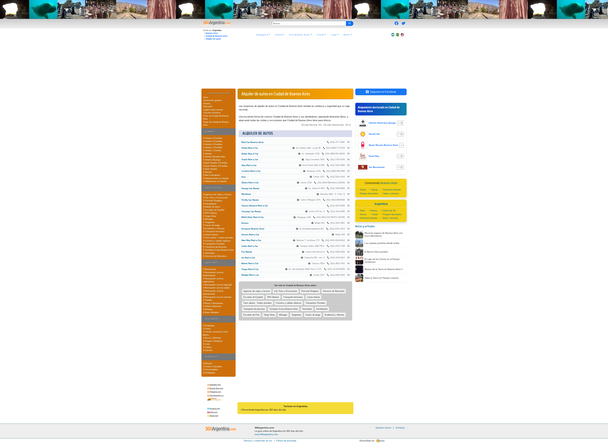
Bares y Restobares (213, 303)
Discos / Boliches (212, 338)
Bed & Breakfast (212, 175)
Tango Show (210, 216)
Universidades (211, 369)
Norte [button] (347, 34)
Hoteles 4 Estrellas (213, 141)
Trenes (363, 190)
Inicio (205, 97)
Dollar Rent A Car (249, 154)
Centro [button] (278, 34)
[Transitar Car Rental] (348, 211)
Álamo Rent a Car (250, 182)
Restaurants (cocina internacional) (213, 292)
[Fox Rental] (348, 252)
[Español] (393, 35)
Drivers (244, 223)
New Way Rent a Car (251, 240)
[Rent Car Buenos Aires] (348, 142)
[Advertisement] (304, 65)
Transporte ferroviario (214, 231)
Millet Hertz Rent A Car (252, 217)
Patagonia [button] (262, 34)
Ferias (207, 329)
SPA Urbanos (210, 213)
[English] (402, 35)
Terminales (209, 253)
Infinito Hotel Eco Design (382, 123)
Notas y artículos (391, 193)
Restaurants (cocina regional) (218, 285)
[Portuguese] (397, 35)
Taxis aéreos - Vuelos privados (218, 237)
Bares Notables (211, 312)
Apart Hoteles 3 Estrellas (216, 166)
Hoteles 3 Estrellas (213, 144)
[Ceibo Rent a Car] (348, 246)
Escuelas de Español (214, 210)
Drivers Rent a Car (250, 234)
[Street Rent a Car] (348, 148)
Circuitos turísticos (212, 113)
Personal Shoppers (213, 200)
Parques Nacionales (369, 193)
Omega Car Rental (250, 188)
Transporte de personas (215, 247)
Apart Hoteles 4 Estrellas (216, 163)
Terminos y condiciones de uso (258, 441)
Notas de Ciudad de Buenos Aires (216, 123)
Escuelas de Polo (251, 315)
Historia (206, 103)
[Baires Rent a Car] (348, 263)
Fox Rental (246, 252)
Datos (362, 210)
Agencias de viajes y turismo (217, 194)
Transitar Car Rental (251, 211)
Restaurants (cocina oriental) (217, 297)
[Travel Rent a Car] (348, 159)
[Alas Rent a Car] (348, 165)
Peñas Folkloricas (212, 306)
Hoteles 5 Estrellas (213, 138)
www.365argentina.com (266, 434)
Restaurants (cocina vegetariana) (213, 280)
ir (399, 123)
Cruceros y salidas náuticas (217, 241)
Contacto (400, 427)
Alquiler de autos (213, 39)
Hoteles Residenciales (214, 156)
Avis (243, 177)
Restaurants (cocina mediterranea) (213, 274)
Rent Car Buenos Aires (252, 142)
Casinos (208, 350)
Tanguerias (209, 222)
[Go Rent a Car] (348, 257)
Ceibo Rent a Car (249, 246)
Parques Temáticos (213, 341)
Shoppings (209, 325)
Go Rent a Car (248, 258)
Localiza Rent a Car (250, 171)
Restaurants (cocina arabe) (217, 288)
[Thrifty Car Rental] (348, 199)
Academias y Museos (214, 228)
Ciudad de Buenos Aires (217, 36)
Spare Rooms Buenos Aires (383, 145)
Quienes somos (383, 427)
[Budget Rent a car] (348, 275)
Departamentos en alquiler (216, 178)
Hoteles (208, 153)
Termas (374, 190)
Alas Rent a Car (248, 165)
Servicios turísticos (213, 188)
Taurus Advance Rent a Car (254, 205)
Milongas (208, 219)
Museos (208, 363)
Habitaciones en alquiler (215, 181)
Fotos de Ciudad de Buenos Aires (216, 117)
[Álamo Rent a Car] (348, 182)
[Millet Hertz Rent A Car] (348, 217)
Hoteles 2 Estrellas (213, 147)
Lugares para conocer (213, 109)
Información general (212, 100)
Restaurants (210, 269)
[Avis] (348, 176)
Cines (207, 344)
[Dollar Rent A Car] (348, 153)
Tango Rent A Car (250, 269)
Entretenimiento (212, 319)
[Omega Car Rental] (348, 188)
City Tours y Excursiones (216, 197)
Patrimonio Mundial (392, 190)
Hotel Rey (374, 156)
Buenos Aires (212, 33)
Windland (246, 194)
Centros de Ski (389, 210)
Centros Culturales (213, 366)
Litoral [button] (320, 34)
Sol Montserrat (377, 167)
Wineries (208, 309)
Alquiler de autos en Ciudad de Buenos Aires (275, 93)
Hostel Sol (374, 134)
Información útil (212, 357)
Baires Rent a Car (249, 263)
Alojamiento (210, 131)
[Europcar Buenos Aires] (348, 228)
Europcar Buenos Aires (252, 229)
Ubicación (207, 106)
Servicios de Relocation (215, 256)
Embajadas (209, 373)
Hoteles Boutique (212, 160)
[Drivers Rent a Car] (348, 234)
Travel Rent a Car (249, 159)
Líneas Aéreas (211, 234)
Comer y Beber (211, 262)
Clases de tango (212, 225)
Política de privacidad (286, 441)
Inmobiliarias (210, 204)
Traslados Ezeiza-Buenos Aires (219, 250)
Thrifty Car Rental (250, 200)
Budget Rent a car (250, 275)
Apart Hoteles (210, 169)
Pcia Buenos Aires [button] (299, 34)
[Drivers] (348, 223)
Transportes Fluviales (214, 244)
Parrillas (208, 300)
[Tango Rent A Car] (348, 269)
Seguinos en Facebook (383, 91)
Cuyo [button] (334, 34)
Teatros (208, 347)
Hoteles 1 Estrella (212, 150)
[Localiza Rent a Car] (348, 171)
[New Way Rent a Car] (348, 240)
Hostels (208, 172)
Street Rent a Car (249, 148)
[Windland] (348, 194)
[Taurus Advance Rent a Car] (348, 205)
